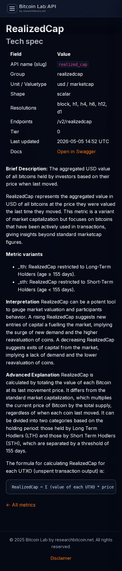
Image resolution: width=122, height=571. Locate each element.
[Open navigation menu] (12, 8)
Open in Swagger (76, 151)
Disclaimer (61, 558)
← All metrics (21, 505)
